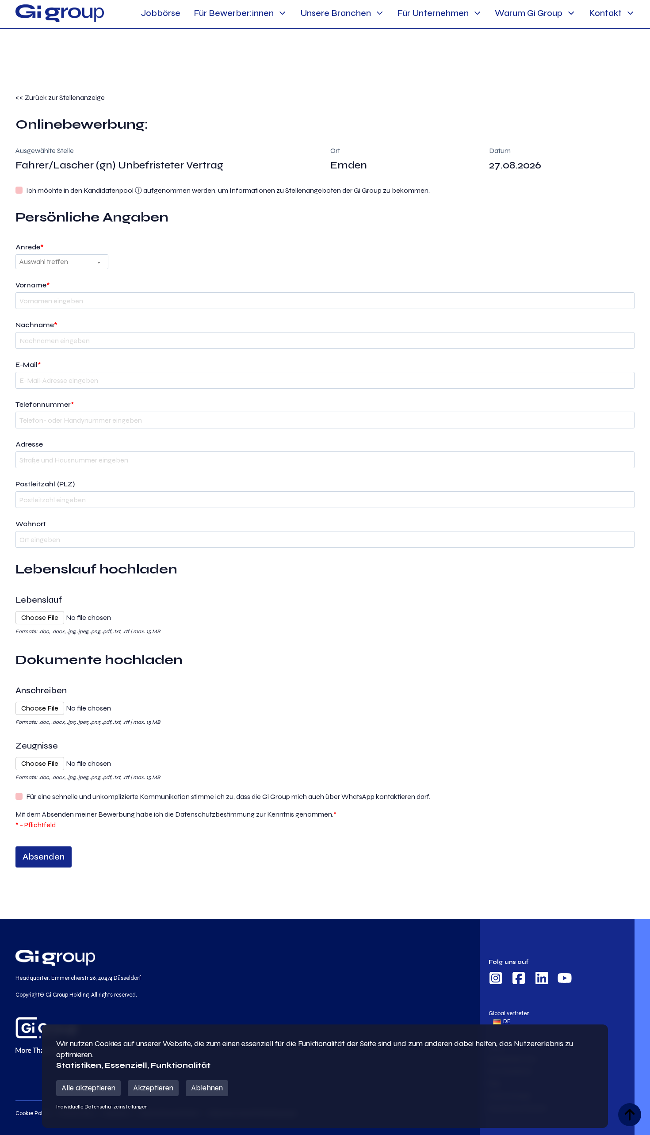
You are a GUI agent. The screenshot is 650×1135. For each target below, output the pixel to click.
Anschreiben (41, 690)
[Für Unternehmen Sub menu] (477, 13)
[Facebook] (519, 979)
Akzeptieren (153, 1088)
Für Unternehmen (433, 13)
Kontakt (605, 13)
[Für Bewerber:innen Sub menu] (282, 13)
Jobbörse (160, 13)
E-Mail (28, 364)
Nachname (36, 325)
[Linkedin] (542, 979)
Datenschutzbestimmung (215, 814)
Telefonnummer (44, 404)
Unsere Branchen (335, 13)
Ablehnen (207, 1088)
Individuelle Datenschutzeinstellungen (102, 1107)
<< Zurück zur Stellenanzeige (60, 97)
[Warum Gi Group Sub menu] (571, 13)
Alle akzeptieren (88, 1088)
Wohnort (30, 524)
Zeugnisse (36, 745)
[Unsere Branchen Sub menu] (379, 13)
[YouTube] (565, 979)
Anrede (29, 247)
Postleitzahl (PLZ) (45, 484)
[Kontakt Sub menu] (630, 13)
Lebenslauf (38, 599)
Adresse (29, 444)
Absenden (44, 856)
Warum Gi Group (528, 13)
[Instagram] (496, 979)
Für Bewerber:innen (234, 13)
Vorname (32, 285)
